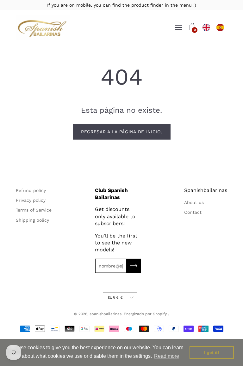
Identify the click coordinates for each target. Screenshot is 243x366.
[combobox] (206, 28)
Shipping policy (32, 220)
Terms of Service (34, 210)
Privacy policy (31, 200)
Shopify (160, 314)
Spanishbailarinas (205, 190)
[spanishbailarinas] (43, 27)
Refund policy (31, 190)
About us (194, 202)
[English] (206, 28)
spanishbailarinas (106, 314)
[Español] (220, 28)
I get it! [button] (211, 352)
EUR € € (115, 298)
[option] (220, 28)
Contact (193, 212)
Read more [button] (166, 356)
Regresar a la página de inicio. (121, 131)
